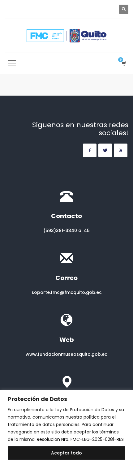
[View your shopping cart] (123, 63)
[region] (66, 427)
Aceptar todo (66, 453)
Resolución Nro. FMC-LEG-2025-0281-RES (80, 439)
